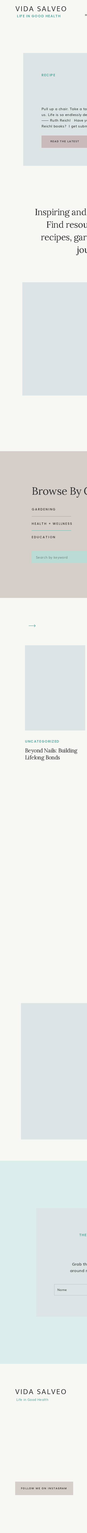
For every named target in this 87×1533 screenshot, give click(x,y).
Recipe (48, 75)
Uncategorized (42, 741)
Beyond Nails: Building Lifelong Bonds (51, 754)
